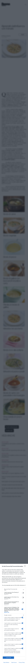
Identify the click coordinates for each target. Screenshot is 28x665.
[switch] (23, 592)
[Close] (25, 566)
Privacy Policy (22, 662)
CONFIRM (8, 657)
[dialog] (14, 614)
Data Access (14, 662)
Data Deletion (6, 662)
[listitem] (14, 590)
